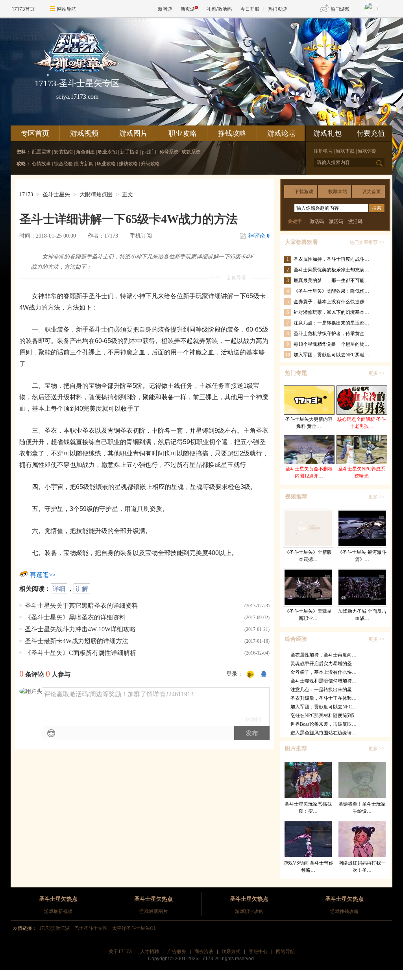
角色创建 (85, 152)
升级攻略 (150, 163)
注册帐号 (323, 151)
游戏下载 (345, 151)
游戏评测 (367, 151)
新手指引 (129, 152)
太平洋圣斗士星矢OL (134, 928)
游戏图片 (133, 133)
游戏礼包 (327, 133)
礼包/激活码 (219, 9)
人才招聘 (149, 951)
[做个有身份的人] (250, 675)
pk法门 (149, 152)
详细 (59, 588)
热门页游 (277, 9)
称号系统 (168, 152)
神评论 (259, 236)
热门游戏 (340, 9)
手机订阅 (141, 236)
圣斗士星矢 (56, 194)
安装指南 (64, 152)
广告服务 (176, 951)
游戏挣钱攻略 (344, 911)
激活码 (317, 221)
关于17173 (120, 951)
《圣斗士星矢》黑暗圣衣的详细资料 (75, 617)
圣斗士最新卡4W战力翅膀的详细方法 (76, 641)
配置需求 (42, 152)
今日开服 (249, 9)
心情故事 (41, 163)
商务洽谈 (203, 951)
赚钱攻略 (128, 163)
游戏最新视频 (58, 911)
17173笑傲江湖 (54, 928)
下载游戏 (303, 191)
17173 (26, 194)
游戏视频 (84, 133)
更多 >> (376, 373)
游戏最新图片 (153, 911)
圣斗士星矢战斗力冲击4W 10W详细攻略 (80, 629)
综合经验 (63, 163)
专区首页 (35, 133)
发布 (252, 733)
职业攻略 (182, 133)
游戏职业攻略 (249, 911)
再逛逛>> (43, 575)
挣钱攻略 (232, 133)
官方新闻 (84, 163)
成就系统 (190, 152)
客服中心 (258, 951)
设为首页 (371, 191)
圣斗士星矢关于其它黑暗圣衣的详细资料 (81, 605)
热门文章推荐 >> (367, 242)
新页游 (188, 9)
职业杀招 (107, 152)
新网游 (165, 9)
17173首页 (23, 9)
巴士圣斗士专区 (90, 928)
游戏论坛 (281, 133)
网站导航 (66, 9)
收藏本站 (337, 191)
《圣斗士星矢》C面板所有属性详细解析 (80, 652)
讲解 (82, 588)
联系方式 (231, 951)
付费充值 (371, 133)
